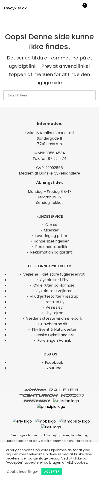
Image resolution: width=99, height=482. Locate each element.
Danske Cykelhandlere (54, 335)
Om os (51, 224)
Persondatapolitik (51, 246)
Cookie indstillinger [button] (22, 472)
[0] (82, 9)
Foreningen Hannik (54, 340)
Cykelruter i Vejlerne (54, 290)
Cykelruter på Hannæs (54, 285)
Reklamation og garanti (51, 252)
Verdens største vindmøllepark (54, 318)
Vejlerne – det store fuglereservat (54, 274)
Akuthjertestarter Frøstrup (54, 296)
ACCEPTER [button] (51, 471)
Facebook (54, 362)
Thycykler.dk (15, 8)
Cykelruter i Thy (54, 279)
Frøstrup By (54, 301)
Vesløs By (54, 307)
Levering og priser (51, 235)
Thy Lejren (54, 313)
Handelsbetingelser (51, 241)
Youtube (54, 368)
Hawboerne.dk (54, 324)
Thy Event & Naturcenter (54, 329)
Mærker (51, 230)
